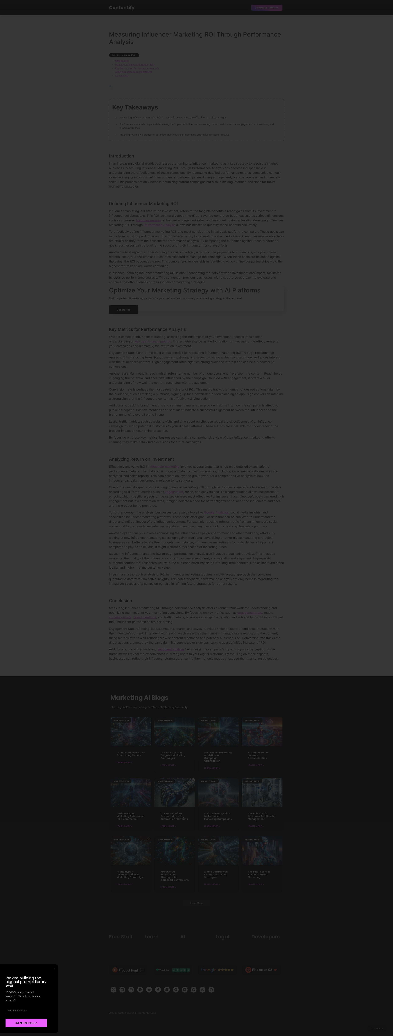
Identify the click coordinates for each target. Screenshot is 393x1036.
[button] (54, 968)
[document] (196, 518)
